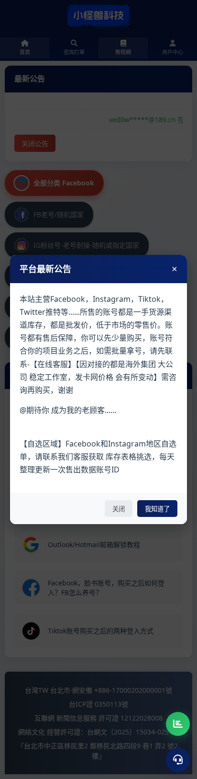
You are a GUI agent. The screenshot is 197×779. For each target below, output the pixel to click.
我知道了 (157, 509)
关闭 (118, 509)
